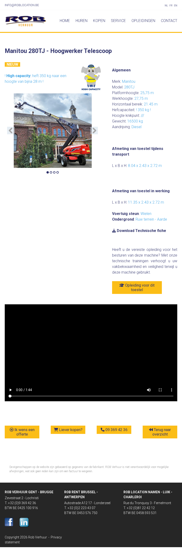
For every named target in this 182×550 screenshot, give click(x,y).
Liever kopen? (70, 430)
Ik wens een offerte (24, 432)
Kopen (99, 20)
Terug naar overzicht (161, 432)
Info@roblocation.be (22, 5)
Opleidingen (143, 20)
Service (118, 20)
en (175, 5)
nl (166, 5)
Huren (81, 20)
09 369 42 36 (116, 430)
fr (171, 5)
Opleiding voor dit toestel (139, 287)
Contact (169, 20)
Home (65, 20)
